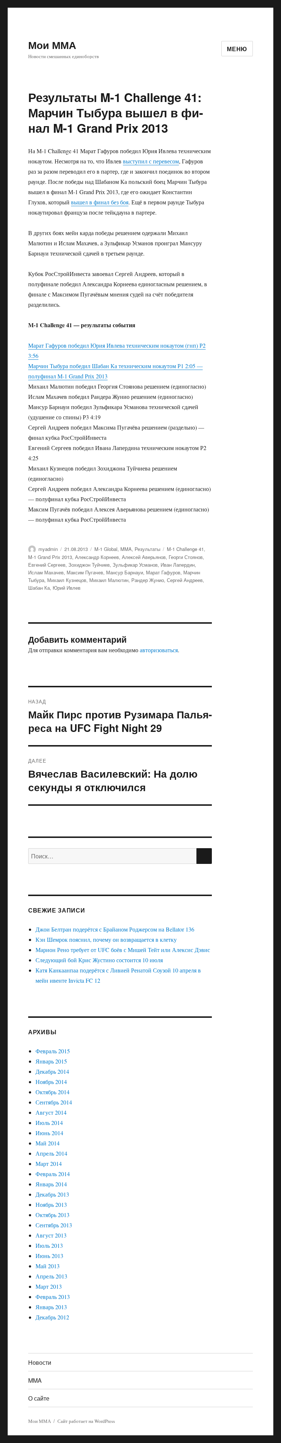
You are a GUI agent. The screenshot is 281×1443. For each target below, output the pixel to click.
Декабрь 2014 (52, 1071)
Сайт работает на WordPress (86, 1421)
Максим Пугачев (85, 572)
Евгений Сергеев (46, 564)
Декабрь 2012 (52, 1317)
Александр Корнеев (97, 557)
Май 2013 (47, 1266)
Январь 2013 (51, 1307)
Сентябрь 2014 (53, 1102)
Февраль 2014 (52, 1174)
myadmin (48, 548)
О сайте (38, 1398)
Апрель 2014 (51, 1153)
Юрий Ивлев (66, 587)
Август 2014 (51, 1112)
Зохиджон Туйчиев (89, 564)
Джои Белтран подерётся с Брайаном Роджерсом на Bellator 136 (114, 929)
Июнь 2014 (49, 1133)
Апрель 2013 (51, 1276)
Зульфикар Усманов (135, 564)
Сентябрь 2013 (53, 1225)
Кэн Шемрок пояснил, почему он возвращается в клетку (106, 939)
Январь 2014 (51, 1184)
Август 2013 (51, 1235)
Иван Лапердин (178, 564)
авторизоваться (159, 650)
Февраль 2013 (52, 1296)
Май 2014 (47, 1143)
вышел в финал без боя (99, 202)
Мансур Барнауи (124, 572)
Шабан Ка (39, 587)
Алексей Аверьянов (144, 557)
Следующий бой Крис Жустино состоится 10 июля (99, 960)
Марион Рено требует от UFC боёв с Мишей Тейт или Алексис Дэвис (122, 949)
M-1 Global (105, 548)
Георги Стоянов (186, 557)
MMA (126, 548)
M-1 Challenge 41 (185, 548)
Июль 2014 (49, 1122)
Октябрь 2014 (52, 1092)
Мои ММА (52, 44)
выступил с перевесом (151, 161)
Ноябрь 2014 (51, 1081)
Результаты (147, 548)
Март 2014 (48, 1163)
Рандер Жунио (147, 580)
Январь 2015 (51, 1061)
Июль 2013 (49, 1245)
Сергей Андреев (185, 580)
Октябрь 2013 (52, 1215)
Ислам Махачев (46, 572)
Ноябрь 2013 (51, 1204)
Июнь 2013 (49, 1255)
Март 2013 (48, 1286)
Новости (39, 1362)
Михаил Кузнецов (66, 580)
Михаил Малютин (108, 580)
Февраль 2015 (52, 1051)
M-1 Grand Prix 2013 (50, 557)
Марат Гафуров (163, 572)
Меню (237, 49)
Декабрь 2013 (52, 1194)
